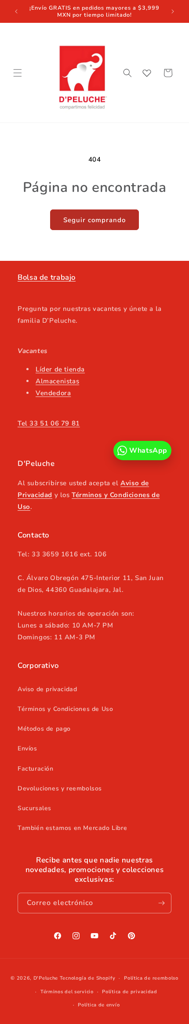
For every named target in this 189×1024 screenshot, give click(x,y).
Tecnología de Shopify (88, 978)
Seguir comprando (94, 220)
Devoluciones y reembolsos (60, 788)
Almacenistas (57, 381)
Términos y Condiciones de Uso (65, 709)
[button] (17, 73)
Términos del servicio (67, 991)
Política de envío (99, 1005)
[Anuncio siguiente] (172, 11)
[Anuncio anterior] (16, 11)
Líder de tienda (60, 369)
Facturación (36, 768)
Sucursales (34, 808)
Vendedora (53, 393)
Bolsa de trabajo (47, 277)
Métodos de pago (44, 729)
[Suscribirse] (161, 903)
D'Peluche (45, 978)
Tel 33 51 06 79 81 (49, 423)
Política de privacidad (129, 991)
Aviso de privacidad (47, 689)
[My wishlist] (146, 73)
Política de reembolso (151, 978)
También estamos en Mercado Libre (72, 828)
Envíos (27, 748)
